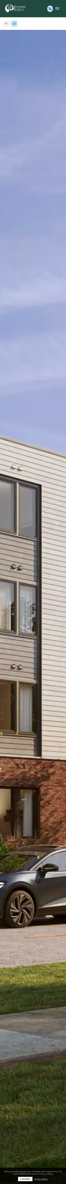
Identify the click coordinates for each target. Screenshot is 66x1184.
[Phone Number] (50, 8)
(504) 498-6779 (17, 249)
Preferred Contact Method (25, 313)
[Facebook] (7, 256)
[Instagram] (12, 256)
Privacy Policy (41, 1179)
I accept (25, 1179)
